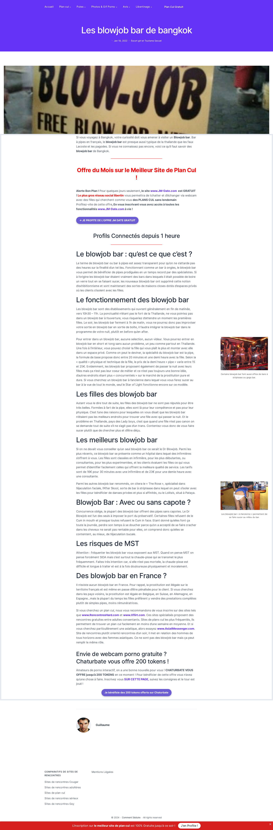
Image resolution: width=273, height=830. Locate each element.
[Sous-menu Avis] (129, 7)
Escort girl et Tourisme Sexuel (146, 40)
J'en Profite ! (189, 825)
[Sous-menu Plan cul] (70, 7)
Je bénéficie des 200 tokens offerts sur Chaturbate (136, 692)
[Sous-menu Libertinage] (151, 7)
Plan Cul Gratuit (173, 6)
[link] (270, 824)
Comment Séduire (131, 817)
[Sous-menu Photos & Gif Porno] (116, 7)
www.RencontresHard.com (100, 615)
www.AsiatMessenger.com (175, 628)
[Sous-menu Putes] (85, 7)
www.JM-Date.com (163, 190)
